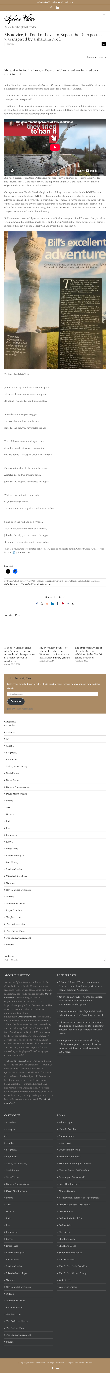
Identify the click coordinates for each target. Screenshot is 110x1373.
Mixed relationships (16, 876)
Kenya (9, 841)
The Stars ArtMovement (18, 938)
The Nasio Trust (67, 1259)
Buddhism (11, 759)
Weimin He (65, 1280)
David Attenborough (16, 793)
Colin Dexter (12, 780)
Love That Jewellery (69, 1184)
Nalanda (10, 883)
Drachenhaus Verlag (69, 1149)
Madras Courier (14, 869)
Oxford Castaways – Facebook (74, 1204)
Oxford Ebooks (66, 1211)
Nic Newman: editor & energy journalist (79, 1197)
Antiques (10, 732)
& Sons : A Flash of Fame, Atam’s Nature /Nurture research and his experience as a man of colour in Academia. (19, 654)
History (67, 581)
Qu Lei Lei (64, 1232)
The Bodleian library (17, 924)
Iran (8, 828)
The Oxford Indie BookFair (73, 1266)
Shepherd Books (67, 1246)
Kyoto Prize (12, 848)
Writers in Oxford (68, 1287)
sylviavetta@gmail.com (62, 2)
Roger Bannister (14, 910)
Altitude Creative (67, 1129)
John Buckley (23, 552)
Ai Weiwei (11, 725)
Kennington (12, 835)
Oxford (96, 581)
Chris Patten (12, 773)
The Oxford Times (29, 584)
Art (7, 739)
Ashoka (10, 746)
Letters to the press (15, 855)
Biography (51, 581)
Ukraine (10, 944)
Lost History (12, 862)
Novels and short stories (81, 581)
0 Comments (45, 584)
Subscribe (16, 701)
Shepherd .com (67, 1239)
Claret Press (65, 1143)
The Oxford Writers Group (73, 1273)
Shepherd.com (13, 917)
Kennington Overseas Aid (72, 1177)
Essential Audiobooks (69, 1156)
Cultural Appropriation (18, 787)
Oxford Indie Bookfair (70, 1218)
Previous (91, 57)
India (8, 821)
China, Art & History (16, 766)
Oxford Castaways (12, 584)
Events (60, 581)
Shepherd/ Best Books (70, 1252)
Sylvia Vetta (12, 581)
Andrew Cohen (66, 1136)
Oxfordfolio (65, 1225)
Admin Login (66, 1122)
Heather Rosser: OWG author (74, 1170)
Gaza (8, 807)
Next (101, 57)
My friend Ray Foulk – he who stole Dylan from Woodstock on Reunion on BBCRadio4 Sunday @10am (81, 1001)
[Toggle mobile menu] (104, 15)
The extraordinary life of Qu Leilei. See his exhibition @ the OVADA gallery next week (81, 1013)
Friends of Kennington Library (75, 1163)
